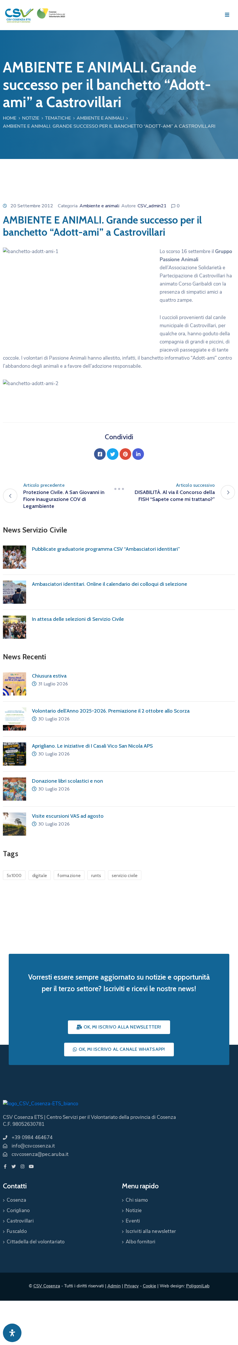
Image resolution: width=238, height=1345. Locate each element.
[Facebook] (100, 454)
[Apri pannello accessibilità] (12, 1333)
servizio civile (125, 875)
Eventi (133, 1221)
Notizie (30, 118)
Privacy (131, 1286)
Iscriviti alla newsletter (151, 1231)
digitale (39, 875)
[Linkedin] (138, 454)
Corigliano (18, 1210)
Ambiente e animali (100, 118)
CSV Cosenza (46, 1286)
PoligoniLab (198, 1286)
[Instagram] (22, 1166)
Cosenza (16, 1200)
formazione (69, 875)
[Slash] (119, 489)
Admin (114, 1286)
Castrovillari (20, 1221)
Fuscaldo (17, 1231)
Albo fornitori (140, 1241)
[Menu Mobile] (227, 15)
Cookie (149, 1286)
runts (96, 875)
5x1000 (14, 875)
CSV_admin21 (152, 206)
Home (9, 118)
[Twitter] (112, 454)
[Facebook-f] (5, 1166)
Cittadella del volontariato (35, 1241)
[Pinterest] (125, 454)
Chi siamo (137, 1200)
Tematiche (58, 118)
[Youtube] (31, 1166)
